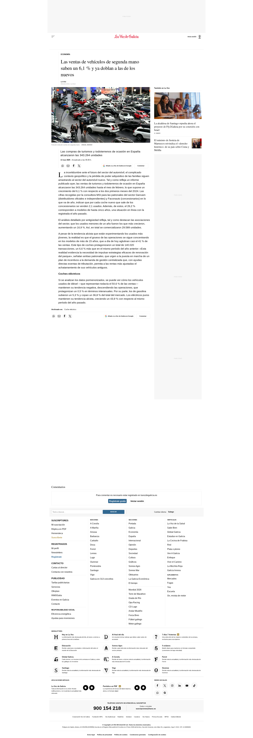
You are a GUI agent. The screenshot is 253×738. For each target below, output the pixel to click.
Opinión (132, 545)
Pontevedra (95, 566)
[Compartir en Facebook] (73, 166)
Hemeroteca (57, 533)
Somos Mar (134, 570)
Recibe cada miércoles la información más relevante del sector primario (130, 648)
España (132, 536)
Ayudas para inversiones (63, 618)
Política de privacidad (104, 734)
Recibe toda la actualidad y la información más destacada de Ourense (181, 670)
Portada (132, 523)
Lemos (93, 553)
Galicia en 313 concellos (101, 579)
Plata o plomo (173, 549)
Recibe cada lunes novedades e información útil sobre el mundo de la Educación (80, 648)
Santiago (94, 570)
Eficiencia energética (61, 614)
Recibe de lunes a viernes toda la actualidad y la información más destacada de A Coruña (131, 659)
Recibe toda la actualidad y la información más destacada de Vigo (131, 670)
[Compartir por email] (68, 166)
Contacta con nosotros (61, 572)
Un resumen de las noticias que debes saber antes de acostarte (129, 637)
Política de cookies (120, 734)
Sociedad (133, 553)
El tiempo (133, 583)
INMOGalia (56, 595)
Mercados (171, 578)
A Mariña (94, 528)
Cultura (132, 557)
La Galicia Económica (139, 579)
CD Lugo (133, 606)
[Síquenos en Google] (165, 693)
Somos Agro (134, 566)
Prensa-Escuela (157, 717)
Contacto (55, 604)
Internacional (135, 540)
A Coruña (94, 523)
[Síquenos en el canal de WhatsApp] (157, 693)
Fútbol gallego (135, 619)
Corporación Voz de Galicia (81, 717)
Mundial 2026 (135, 589)
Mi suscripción (58, 525)
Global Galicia (174, 532)
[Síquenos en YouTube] (187, 685)
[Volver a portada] (126, 36)
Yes (169, 587)
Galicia (132, 528)
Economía (133, 532)
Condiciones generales (138, 734)
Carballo (94, 540)
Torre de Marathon (137, 594)
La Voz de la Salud (176, 523)
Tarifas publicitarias (60, 582)
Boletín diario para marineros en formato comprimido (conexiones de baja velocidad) (178, 648)
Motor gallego (135, 623)
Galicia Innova (174, 570)
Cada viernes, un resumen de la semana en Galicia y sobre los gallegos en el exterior (81, 659)
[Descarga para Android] (91, 687)
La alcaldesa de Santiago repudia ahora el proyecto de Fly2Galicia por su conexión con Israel (176, 126)
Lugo (92, 557)
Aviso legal (91, 734)
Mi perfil (55, 548)
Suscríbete (56, 537)
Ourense (94, 562)
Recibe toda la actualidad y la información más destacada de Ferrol (181, 659)
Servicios (55, 587)
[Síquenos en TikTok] (194, 685)
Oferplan (55, 591)
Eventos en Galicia (60, 599)
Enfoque (171, 557)
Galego (171, 512)
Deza (92, 545)
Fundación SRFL (97, 717)
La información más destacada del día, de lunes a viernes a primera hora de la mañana (81, 637)
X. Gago (157, 133)
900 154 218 (107, 708)
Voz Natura (146, 717)
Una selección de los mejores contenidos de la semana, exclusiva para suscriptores (180, 637)
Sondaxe (129, 717)
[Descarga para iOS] (85, 687)
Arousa (93, 532)
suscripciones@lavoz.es (146, 709)
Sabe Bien (172, 528)
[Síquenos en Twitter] (165, 685)
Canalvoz (137, 717)
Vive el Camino (174, 562)
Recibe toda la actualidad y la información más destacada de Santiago (81, 670)
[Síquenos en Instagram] (172, 685)
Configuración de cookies (157, 734)
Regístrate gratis (117, 501)
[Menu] (53, 36)
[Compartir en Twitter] (79, 166)
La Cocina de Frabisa (177, 540)
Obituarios (133, 574)
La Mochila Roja (175, 566)
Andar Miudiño (135, 611)
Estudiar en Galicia (176, 536)
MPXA (167, 717)
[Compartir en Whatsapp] (62, 166)
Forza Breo (134, 615)
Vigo (92, 574)
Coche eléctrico (70, 309)
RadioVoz (121, 717)
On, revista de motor (176, 595)
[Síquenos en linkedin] (179, 685)
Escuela (171, 591)
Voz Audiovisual (110, 717)
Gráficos (132, 562)
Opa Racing (134, 602)
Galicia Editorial (176, 717)
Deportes (133, 549)
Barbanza (94, 536)
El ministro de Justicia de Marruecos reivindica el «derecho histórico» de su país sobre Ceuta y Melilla (171, 145)
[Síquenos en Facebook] (157, 685)
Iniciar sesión (137, 501)
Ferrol (93, 549)
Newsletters (56, 552)
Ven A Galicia (173, 553)
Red (169, 545)
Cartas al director (59, 567)
